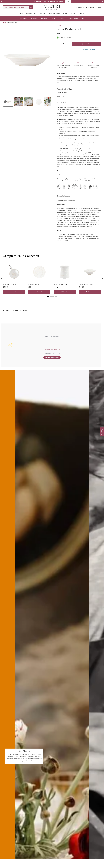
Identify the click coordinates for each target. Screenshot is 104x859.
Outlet (82, 13)
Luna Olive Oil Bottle (10, 284)
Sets (83, 18)
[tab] (48, 296)
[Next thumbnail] (49, 101)
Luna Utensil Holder (60, 284)
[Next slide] (102, 278)
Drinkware (44, 18)
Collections (42, 13)
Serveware (34, 18)
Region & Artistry (63, 196)
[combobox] (18, 7)
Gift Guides (73, 13)
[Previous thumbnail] (5, 101)
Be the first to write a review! (52, 357)
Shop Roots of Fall (65, 1)
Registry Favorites (54, 13)
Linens (62, 18)
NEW (21, 13)
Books (65, 13)
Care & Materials (63, 103)
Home (5, 22)
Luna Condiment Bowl (86, 284)
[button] (8, 102)
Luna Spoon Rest (33, 284)
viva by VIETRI (31, 13)
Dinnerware (23, 18)
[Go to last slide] (1, 278)
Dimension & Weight (64, 89)
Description (61, 73)
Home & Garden (73, 18)
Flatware (53, 18)
